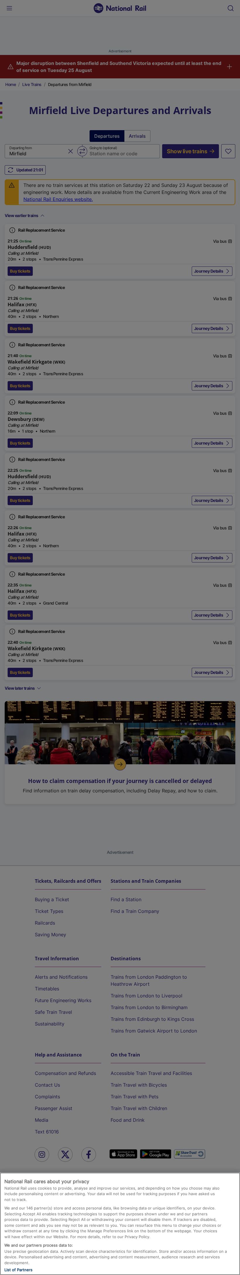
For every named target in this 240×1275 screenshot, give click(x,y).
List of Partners (18, 1269)
